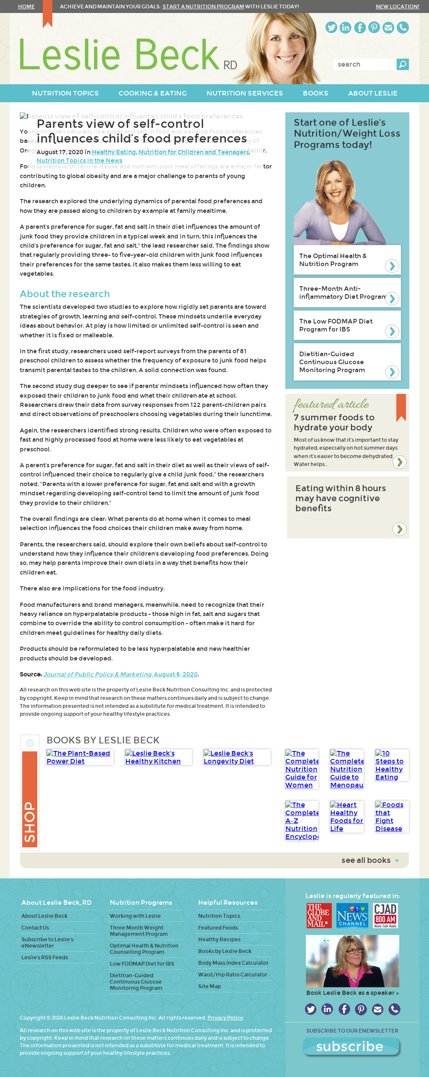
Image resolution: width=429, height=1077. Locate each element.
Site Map (209, 986)
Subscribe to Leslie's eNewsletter (47, 942)
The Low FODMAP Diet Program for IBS (335, 325)
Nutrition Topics (219, 916)
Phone (403, 27)
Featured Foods (218, 927)
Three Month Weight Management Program (139, 930)
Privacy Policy (225, 1018)
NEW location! (397, 6)
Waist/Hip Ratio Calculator (232, 974)
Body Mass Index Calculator (233, 963)
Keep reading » (347, 432)
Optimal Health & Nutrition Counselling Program (144, 948)
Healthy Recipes (219, 939)
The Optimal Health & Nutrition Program (333, 260)
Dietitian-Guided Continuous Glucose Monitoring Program (332, 362)
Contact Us (35, 927)
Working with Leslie (135, 916)
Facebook (360, 27)
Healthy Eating (114, 152)
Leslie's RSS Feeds (44, 957)
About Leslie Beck (44, 916)
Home (26, 6)
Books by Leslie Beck (224, 951)
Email (388, 27)
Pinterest (374, 27)
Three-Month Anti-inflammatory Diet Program (343, 292)
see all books (370, 860)
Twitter (331, 27)
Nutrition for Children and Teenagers (193, 152)
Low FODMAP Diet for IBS (142, 963)
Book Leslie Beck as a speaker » (352, 993)
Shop (30, 793)
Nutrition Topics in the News (79, 160)
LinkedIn (345, 27)
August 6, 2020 (120, 674)
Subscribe (352, 1047)
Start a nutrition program (203, 6)
